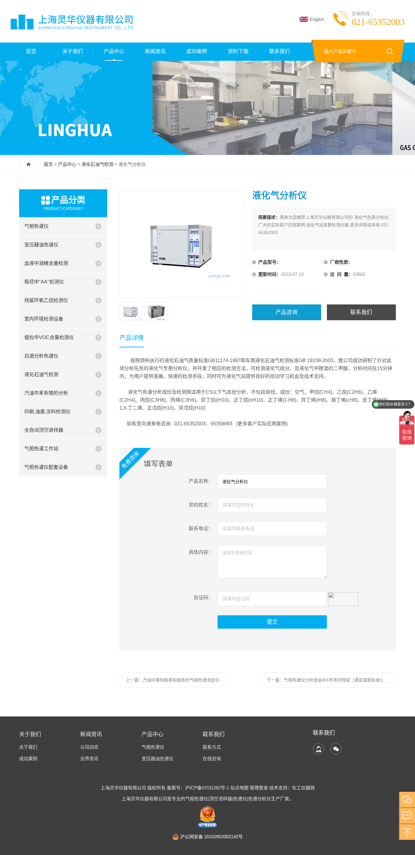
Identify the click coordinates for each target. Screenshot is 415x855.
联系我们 (279, 51)
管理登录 (259, 787)
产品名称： (201, 481)
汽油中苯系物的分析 (46, 393)
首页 (31, 51)
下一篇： (331, 680)
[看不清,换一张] (343, 598)
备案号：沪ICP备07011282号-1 (198, 787)
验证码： (203, 597)
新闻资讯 (155, 51)
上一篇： (172, 680)
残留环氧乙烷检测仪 (46, 300)
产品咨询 (286, 312)
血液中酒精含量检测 (46, 263)
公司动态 (89, 747)
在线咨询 (212, 758)
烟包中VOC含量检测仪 (49, 337)
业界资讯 (89, 758)
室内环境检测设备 (43, 318)
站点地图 (239, 787)
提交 (272, 622)
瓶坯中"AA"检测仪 (44, 281)
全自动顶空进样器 (43, 430)
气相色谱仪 (36, 226)
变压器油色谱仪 (41, 244)
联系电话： (201, 528)
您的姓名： (201, 504)
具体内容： (201, 552)
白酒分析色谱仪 (41, 356)
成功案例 (196, 51)
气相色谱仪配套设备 (46, 467)
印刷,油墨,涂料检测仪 (47, 411)
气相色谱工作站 (41, 448)
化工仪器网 (303, 787)
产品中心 (114, 51)
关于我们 (72, 51)
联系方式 (212, 747)
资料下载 (238, 51)
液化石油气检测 (97, 164)
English (317, 19)
